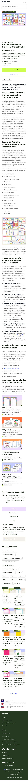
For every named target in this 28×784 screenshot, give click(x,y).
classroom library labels (18, 335)
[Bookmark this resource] (4, 79)
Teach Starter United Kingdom (10, 745)
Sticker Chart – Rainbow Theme (11, 409)
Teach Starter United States (10, 742)
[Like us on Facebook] (7, 765)
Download (13, 70)
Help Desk (5, 752)
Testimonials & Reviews (8, 723)
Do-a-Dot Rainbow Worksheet (10, 431)
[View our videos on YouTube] (10, 765)
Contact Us (5, 755)
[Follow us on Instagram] (5, 765)
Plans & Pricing (6, 733)
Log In (18, 774)
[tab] (14, 509)
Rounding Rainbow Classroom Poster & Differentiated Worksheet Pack (12, 477)
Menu (24, 2)
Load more (13, 693)
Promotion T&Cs (9, 772)
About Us (4, 717)
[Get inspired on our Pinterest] (12, 765)
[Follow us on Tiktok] (3, 765)
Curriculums (5, 736)
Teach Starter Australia (8, 739)
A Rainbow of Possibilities (11, 368)
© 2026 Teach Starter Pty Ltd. (14, 777)
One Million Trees (7, 720)
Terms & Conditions (18, 769)
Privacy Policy (18, 772)
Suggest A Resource (7, 758)
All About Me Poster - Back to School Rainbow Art (10, 453)
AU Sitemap (11, 774)
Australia (8, 769)
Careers (4, 726)
